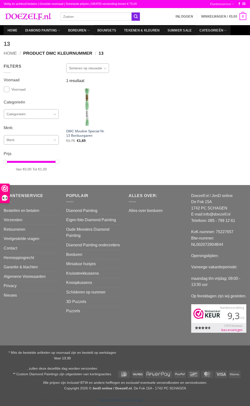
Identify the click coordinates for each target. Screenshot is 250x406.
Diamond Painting (41, 30)
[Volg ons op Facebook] (239, 4)
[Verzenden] (136, 16)
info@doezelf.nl (216, 214)
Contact (10, 248)
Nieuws (10, 295)
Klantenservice (220, 4)
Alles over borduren (146, 210)
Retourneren (14, 229)
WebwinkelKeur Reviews (121, 400)
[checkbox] (7, 89)
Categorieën (211, 30)
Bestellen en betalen (21, 210)
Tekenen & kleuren (141, 30)
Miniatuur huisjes (81, 264)
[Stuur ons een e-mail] (243, 4)
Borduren (77, 30)
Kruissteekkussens (82, 273)
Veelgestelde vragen (21, 239)
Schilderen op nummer (85, 292)
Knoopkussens (79, 283)
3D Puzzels (76, 302)
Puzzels (73, 311)
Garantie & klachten (21, 267)
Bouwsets (106, 30)
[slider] (5, 161)
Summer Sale (179, 30)
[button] (184, 17)
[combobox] (96, 16)
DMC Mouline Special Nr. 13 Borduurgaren (85, 133)
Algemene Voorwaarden (25, 276)
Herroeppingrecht (19, 258)
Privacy (10, 286)
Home (12, 30)
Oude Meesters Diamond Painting (87, 232)
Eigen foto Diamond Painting (91, 220)
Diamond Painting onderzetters (93, 245)
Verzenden (13, 220)
